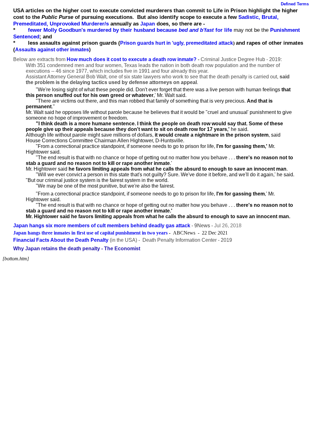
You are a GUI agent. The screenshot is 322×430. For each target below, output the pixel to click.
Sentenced (26, 36)
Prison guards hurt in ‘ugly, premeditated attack (176, 43)
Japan (147, 23)
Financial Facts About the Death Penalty (60, 240)
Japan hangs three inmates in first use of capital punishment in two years (90, 232)
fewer (35, 30)
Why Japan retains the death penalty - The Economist (76, 248)
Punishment (285, 30)
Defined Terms (295, 4)
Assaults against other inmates (52, 49)
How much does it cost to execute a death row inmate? (132, 59)
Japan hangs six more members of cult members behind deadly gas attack (101, 225)
